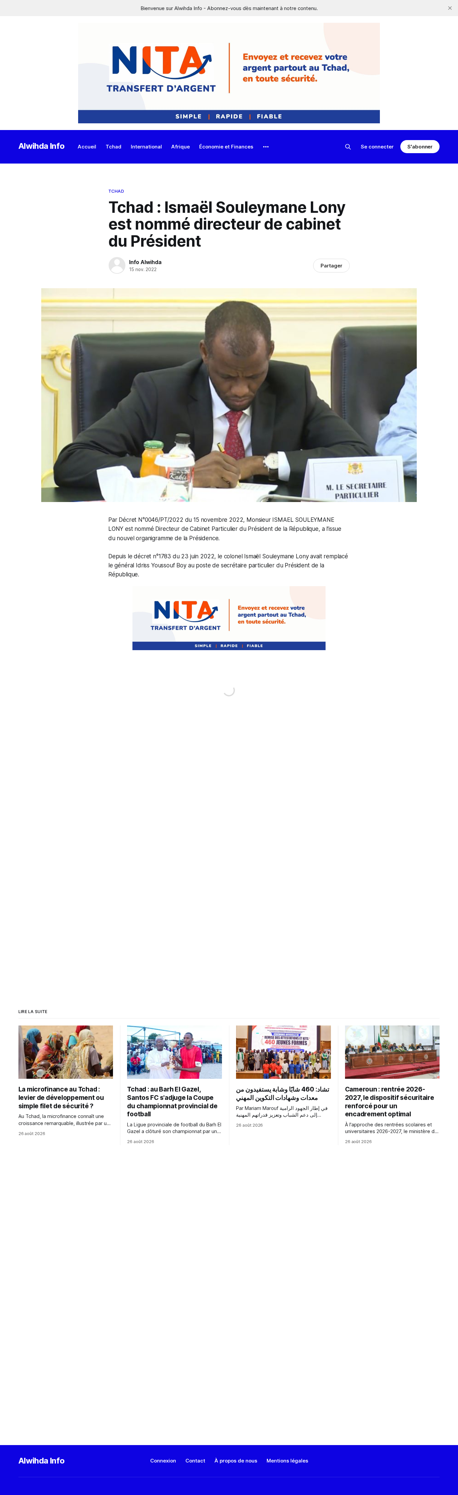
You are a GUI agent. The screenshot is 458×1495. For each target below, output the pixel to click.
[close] (450, 8)
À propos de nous (236, 1460)
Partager (331, 265)
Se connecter (377, 146)
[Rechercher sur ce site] (348, 146)
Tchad (113, 146)
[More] (266, 146)
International (146, 146)
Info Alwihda (145, 262)
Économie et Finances (226, 146)
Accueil (87, 146)
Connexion (163, 1460)
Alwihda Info (41, 146)
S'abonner (420, 146)
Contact (195, 1460)
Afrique (180, 146)
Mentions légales (287, 1460)
